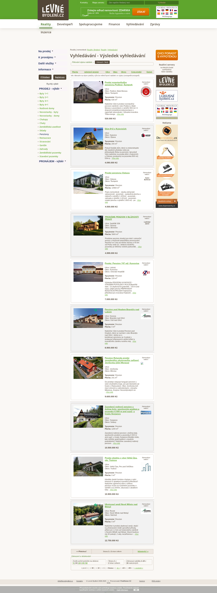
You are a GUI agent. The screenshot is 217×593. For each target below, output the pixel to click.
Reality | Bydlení (93, 50)
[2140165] (88, 318)
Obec (115, 72)
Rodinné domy (47, 108)
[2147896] (88, 368)
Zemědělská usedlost (50, 126)
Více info (120, 114)
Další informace (122, 590)
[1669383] (88, 92)
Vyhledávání (135, 24)
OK (136, 590)
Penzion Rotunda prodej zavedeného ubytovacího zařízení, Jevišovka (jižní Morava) (122, 360)
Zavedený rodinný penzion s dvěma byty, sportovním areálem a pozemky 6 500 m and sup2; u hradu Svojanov (122, 410)
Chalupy (44, 119)
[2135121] (88, 417)
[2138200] (88, 272)
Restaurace (45, 137)
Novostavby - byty (49, 112)
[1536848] (88, 226)
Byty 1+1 (44, 93)
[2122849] (88, 466)
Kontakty (84, 2)
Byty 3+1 (44, 100)
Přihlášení (45, 77)
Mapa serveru (98, 2)
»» (143, 551)
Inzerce (46, 32)
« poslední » (138, 568)
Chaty (42, 123)
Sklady (43, 130)
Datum (149, 72)
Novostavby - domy (49, 115)
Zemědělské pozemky (50, 152)
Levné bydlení (53, 5)
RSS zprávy (156, 581)
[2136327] (88, 514)
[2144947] (88, 139)
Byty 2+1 (44, 97)
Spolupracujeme (90, 24)
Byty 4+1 (44, 104)
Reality (46, 24)
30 (83, 563)
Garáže (43, 145)
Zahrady (44, 149)
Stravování (45, 141)
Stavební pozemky (49, 156)
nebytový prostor (91, 72)
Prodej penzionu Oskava (117, 173)
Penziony (44, 134)
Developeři (65, 24)
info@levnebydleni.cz (65, 581)
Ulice (108, 72)
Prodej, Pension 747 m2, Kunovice (122, 263)
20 (80, 563)
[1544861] (88, 183)
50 (86, 563)
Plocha (75, 72)
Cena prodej (136, 72)
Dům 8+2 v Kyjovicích (116, 129)
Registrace (60, 77)
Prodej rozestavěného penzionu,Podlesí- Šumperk (119, 83)
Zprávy (155, 24)
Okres (123, 72)
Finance (114, 24)
